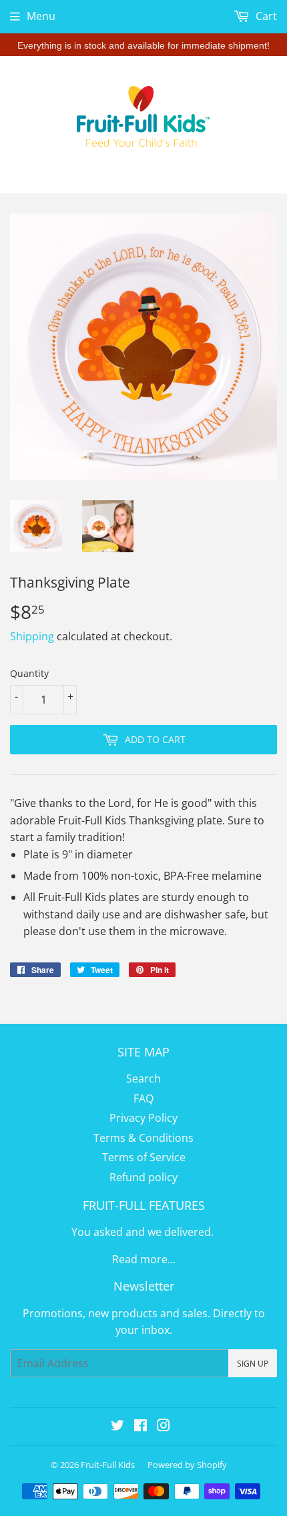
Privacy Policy (143, 1117)
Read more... (144, 1259)
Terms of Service (144, 1157)
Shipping (32, 636)
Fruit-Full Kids (108, 1465)
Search (143, 1078)
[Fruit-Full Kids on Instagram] (163, 1426)
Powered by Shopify (187, 1465)
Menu (41, 16)
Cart (265, 16)
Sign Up (252, 1363)
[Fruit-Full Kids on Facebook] (140, 1426)
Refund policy (143, 1177)
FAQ (143, 1098)
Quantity (29, 673)
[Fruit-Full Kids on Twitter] (117, 1426)
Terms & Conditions (143, 1137)
